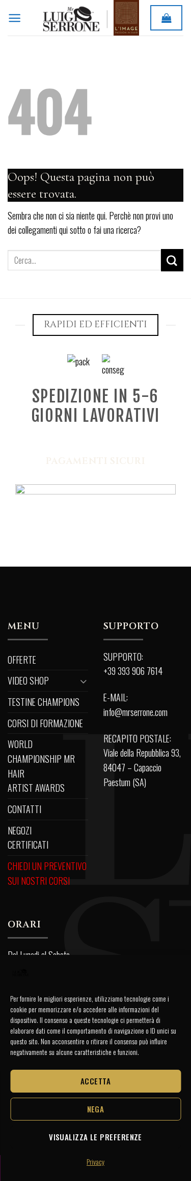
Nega (95, 1108)
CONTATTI (24, 809)
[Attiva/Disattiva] (83, 681)
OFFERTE (22, 659)
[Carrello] (166, 17)
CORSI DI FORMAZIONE (45, 723)
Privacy (95, 1161)
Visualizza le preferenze (95, 1136)
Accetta (95, 1080)
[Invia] (172, 260)
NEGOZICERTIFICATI (28, 838)
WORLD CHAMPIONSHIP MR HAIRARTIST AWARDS (41, 765)
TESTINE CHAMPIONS (43, 701)
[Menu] (14, 18)
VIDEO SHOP (28, 680)
